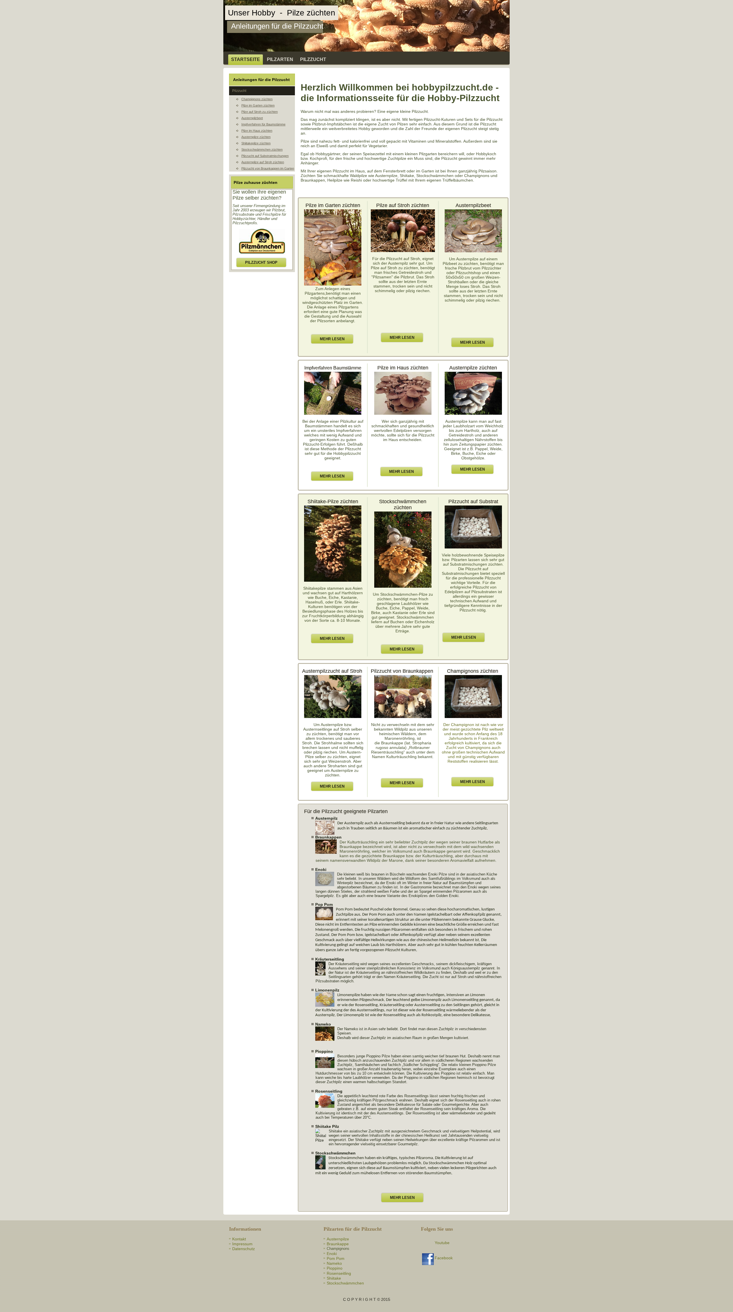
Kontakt (239, 1239)
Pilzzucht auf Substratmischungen (265, 156)
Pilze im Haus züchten (256, 130)
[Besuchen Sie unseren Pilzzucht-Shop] (262, 254)
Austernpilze (338, 1239)
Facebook (444, 1258)
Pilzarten (280, 59)
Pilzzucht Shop (261, 262)
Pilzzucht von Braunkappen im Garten (267, 168)
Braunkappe (338, 1244)
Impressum (242, 1244)
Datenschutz (243, 1248)
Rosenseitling (339, 1273)
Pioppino (334, 1268)
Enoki (332, 1253)
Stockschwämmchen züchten (262, 149)
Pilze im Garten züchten (258, 105)
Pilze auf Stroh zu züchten (259, 111)
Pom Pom (335, 1258)
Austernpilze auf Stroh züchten (262, 162)
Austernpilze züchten (256, 137)
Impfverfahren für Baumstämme (263, 124)
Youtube (442, 1242)
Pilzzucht (313, 59)
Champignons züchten (257, 99)
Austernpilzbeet (252, 118)
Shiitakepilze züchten (256, 143)
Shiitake (334, 1278)
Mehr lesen (332, 339)
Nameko (334, 1263)
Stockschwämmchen (345, 1283)
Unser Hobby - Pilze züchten (281, 12)
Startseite (245, 59)
